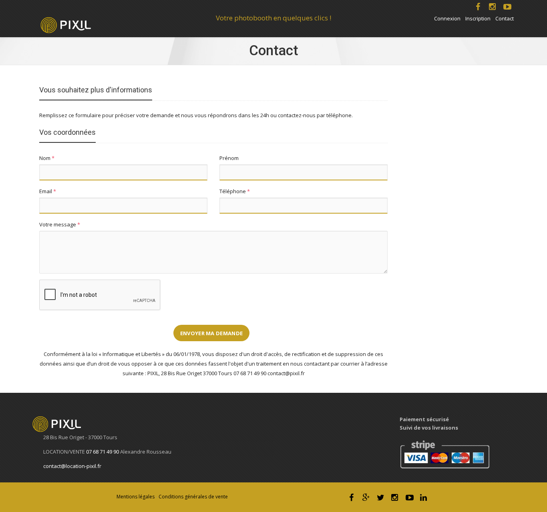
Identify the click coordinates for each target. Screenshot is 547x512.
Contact (504, 18)
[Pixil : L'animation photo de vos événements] (61, 423)
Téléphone (234, 191)
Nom (46, 158)
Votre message (59, 224)
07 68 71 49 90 (103, 451)
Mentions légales (136, 496)
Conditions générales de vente (193, 496)
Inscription (478, 18)
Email (47, 191)
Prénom (229, 158)
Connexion (447, 18)
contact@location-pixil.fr (72, 466)
